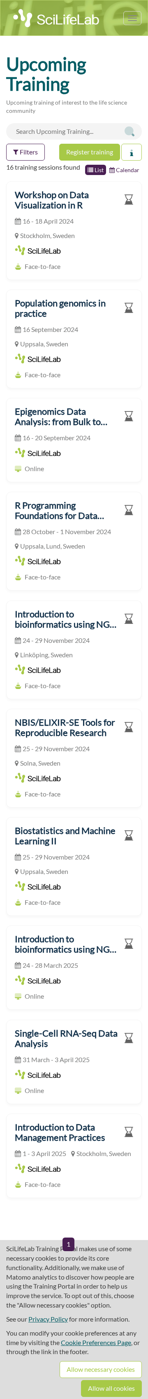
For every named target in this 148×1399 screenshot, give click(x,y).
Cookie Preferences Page (96, 1342)
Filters (28, 152)
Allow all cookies (111, 1388)
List (98, 169)
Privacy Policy (48, 1319)
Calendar (127, 169)
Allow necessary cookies (101, 1369)
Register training (89, 152)
